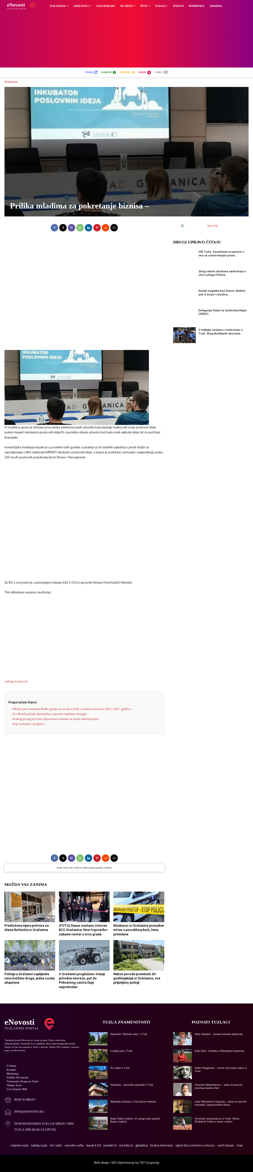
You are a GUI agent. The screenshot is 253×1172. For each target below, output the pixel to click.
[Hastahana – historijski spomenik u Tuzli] (98, 1089)
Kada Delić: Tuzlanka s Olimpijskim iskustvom (219, 1051)
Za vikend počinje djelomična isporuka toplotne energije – (50, 714)
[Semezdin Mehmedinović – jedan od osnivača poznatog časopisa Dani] (182, 1089)
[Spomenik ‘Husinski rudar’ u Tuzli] (98, 1038)
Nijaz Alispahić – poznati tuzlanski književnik (219, 1034)
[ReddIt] (105, 227)
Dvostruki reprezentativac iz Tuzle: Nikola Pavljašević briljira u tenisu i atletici (217, 1120)
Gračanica (11, 81)
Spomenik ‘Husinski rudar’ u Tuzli (128, 1034)
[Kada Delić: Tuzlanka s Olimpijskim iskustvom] (182, 1055)
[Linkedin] (88, 227)
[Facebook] (54, 227)
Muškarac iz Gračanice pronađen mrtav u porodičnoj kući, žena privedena (138, 930)
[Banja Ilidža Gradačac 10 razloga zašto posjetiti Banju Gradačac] (98, 1123)
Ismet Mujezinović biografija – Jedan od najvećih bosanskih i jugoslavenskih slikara (220, 1103)
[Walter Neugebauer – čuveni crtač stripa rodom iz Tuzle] (182, 1072)
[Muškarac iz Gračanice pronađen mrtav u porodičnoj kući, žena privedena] (138, 907)
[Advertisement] (126, 40)
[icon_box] (20, 1100)
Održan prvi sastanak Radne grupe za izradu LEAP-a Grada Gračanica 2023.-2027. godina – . (73, 709)
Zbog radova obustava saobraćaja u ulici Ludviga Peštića (222, 273)
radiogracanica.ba (16, 681)
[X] (63, 227)
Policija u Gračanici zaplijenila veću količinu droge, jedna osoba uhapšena (29, 978)
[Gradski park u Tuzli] (98, 1055)
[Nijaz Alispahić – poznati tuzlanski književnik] (182, 1038)
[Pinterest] (97, 227)
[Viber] (71, 227)
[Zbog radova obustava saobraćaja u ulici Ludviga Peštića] (184, 277)
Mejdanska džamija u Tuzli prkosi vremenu (133, 1101)
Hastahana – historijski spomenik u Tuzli (131, 1084)
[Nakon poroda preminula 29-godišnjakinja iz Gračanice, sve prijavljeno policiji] (138, 955)
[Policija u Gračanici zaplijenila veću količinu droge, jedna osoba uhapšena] (29, 955)
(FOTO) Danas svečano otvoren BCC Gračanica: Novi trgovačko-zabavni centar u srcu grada (83, 930)
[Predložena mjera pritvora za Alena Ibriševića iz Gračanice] (29, 907)
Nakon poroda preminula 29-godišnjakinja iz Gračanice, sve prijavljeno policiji (136, 978)
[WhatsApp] (80, 227)
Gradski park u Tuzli (121, 1051)
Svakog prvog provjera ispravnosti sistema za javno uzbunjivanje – (56, 719)
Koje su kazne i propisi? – (29, 724)
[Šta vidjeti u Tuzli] (98, 1072)
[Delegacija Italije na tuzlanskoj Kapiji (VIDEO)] (184, 316)
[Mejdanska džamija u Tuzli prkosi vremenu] (98, 1106)
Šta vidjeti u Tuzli (119, 1068)
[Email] (114, 227)
